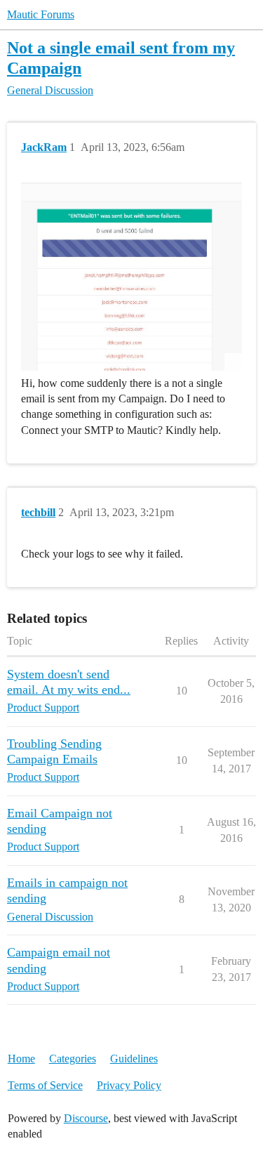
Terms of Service (45, 1085)
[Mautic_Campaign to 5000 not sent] (131, 275)
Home (21, 1059)
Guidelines (134, 1059)
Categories (72, 1059)
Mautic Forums (40, 14)
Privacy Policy (129, 1085)
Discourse (86, 1118)
